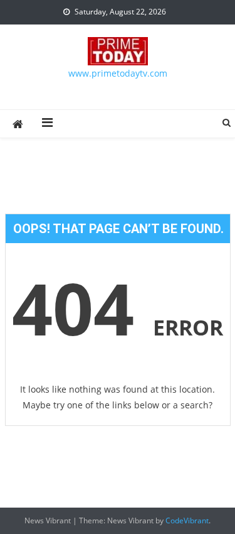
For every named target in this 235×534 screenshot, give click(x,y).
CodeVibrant (187, 520)
